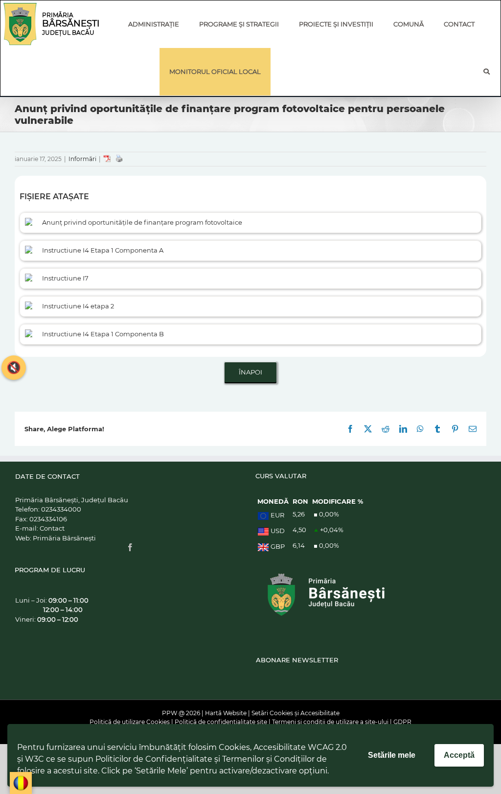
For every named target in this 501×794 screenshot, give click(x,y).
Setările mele (391, 755)
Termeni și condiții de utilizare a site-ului (330, 721)
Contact (52, 528)
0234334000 (61, 509)
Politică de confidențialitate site (221, 721)
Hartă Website (226, 713)
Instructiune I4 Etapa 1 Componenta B (103, 334)
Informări (82, 159)
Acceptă (459, 755)
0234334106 (48, 519)
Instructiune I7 (65, 278)
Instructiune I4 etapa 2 (78, 306)
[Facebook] (130, 547)
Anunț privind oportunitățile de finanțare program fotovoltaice (142, 222)
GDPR (402, 721)
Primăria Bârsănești (64, 538)
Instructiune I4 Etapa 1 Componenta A (102, 250)
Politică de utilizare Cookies (130, 721)
